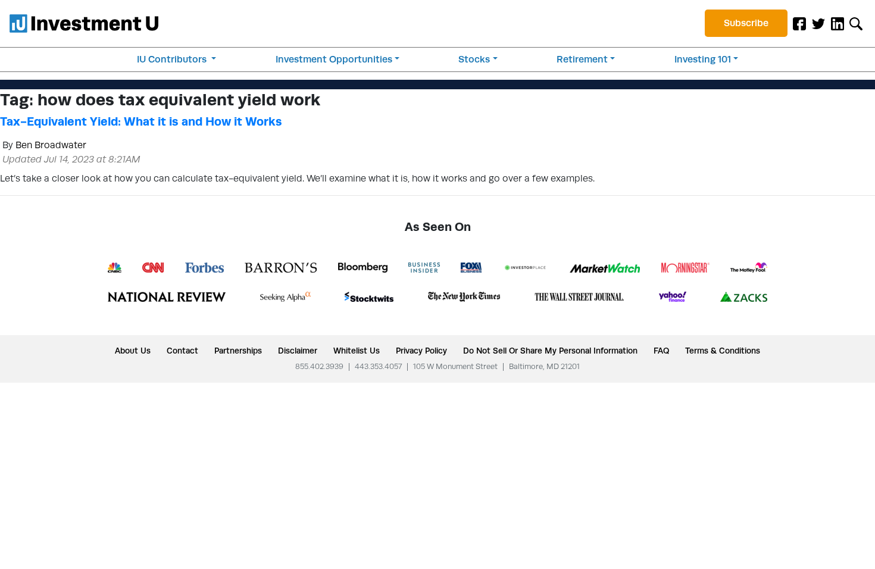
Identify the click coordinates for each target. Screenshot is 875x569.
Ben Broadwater (50, 145)
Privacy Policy (421, 350)
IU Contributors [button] (173, 59)
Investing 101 (702, 59)
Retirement (582, 59)
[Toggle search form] (855, 23)
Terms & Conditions (722, 350)
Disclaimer (297, 350)
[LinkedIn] (837, 23)
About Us (133, 350)
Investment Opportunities (334, 59)
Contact (182, 350)
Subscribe (746, 23)
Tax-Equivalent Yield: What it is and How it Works (141, 121)
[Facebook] (799, 23)
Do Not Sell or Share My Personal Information (550, 350)
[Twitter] (818, 23)
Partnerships (238, 350)
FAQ (661, 350)
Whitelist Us (356, 350)
